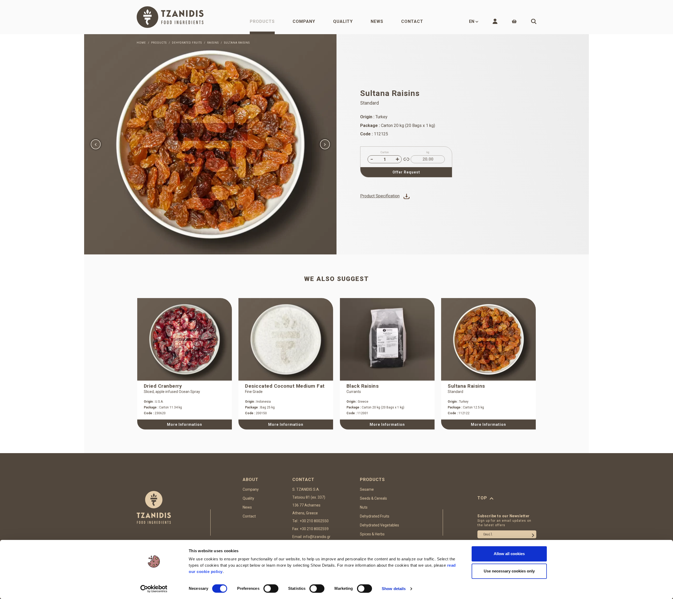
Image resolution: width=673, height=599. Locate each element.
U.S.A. (154, 401)
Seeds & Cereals (373, 498)
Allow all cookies (509, 553)
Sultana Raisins (466, 386)
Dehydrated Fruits (374, 516)
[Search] (533, 21)
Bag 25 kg (260, 407)
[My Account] (495, 21)
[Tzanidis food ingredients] (170, 17)
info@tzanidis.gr (316, 537)
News (377, 21)
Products (262, 21)
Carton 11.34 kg (163, 407)
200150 (256, 413)
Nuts (364, 507)
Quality (343, 21)
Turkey (458, 401)
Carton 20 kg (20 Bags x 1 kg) (375, 407)
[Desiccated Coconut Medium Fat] (285, 339)
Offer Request (406, 172)
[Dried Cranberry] (184, 339)
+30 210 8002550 (314, 521)
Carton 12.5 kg (466, 407)
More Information (184, 424)
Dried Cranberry (163, 386)
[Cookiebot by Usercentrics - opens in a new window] (154, 589)
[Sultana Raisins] (210, 144)
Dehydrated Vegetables (379, 525)
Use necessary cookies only (509, 571)
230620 (155, 413)
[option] (210, 144)
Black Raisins (362, 386)
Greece (357, 401)
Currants (353, 392)
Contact (412, 21)
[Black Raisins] (387, 339)
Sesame (367, 489)
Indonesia (258, 401)
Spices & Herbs (372, 534)
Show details (394, 588)
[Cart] (514, 21)
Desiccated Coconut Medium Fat (285, 386)
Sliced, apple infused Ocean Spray (172, 392)
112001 (357, 413)
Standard (455, 392)
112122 (459, 413)
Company (304, 21)
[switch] (270, 588)
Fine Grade (254, 392)
